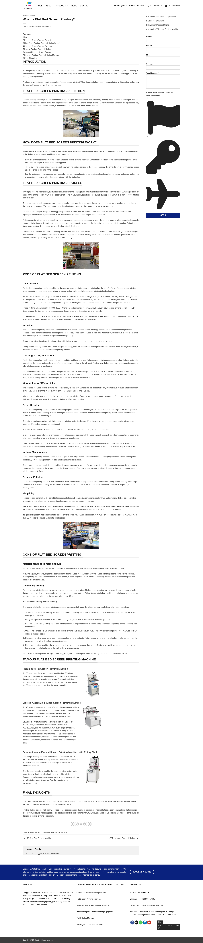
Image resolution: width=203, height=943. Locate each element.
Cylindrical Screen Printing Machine (161, 17)
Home (40, 6)
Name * (149, 37)
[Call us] (141, 922)
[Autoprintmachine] (28, 6)
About (49, 6)
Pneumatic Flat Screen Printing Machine (45, 668)
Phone (148, 55)
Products (61, 6)
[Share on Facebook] (72, 824)
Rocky (49, 26)
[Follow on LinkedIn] (145, 922)
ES (163, 925)
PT (172, 925)
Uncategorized (29, 16)
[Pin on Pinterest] (85, 824)
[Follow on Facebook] (132, 922)
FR (169, 925)
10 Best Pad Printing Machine (39, 838)
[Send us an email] (136, 922)
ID (159, 928)
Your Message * (152, 73)
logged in (40, 854)
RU (177, 925)
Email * (149, 46)
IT (175, 925)
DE (166, 925)
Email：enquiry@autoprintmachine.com (146, 905)
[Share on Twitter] (77, 824)
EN (159, 922)
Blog (74, 6)
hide (33, 34)
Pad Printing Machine (155, 21)
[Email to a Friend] (81, 824)
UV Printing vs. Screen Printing (122, 838)
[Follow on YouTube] (149, 922)
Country (149, 64)
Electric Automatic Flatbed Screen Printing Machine (52, 703)
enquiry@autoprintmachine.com (128, 6)
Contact (85, 6)
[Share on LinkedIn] (90, 824)
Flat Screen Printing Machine (158, 25)
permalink (64, 832)
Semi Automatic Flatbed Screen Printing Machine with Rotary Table (60, 752)
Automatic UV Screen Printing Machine (162, 29)
